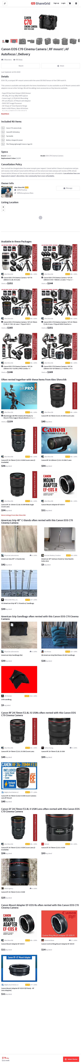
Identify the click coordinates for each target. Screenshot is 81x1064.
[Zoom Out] (3, 210)
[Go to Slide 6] (47, 41)
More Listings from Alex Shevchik (13, 515)
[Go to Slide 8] (64, 41)
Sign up (56, 3)
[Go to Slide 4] (31, 41)
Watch (21, 66)
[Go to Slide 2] (14, 41)
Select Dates (72, 1059)
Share (62, 66)
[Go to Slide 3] (22, 41)
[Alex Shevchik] (7, 191)
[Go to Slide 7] (56, 41)
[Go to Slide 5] (39, 41)
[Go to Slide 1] (5, 41)
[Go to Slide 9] (73, 41)
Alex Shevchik (19, 187)
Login (63, 3)
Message (69, 188)
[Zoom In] (3, 207)
